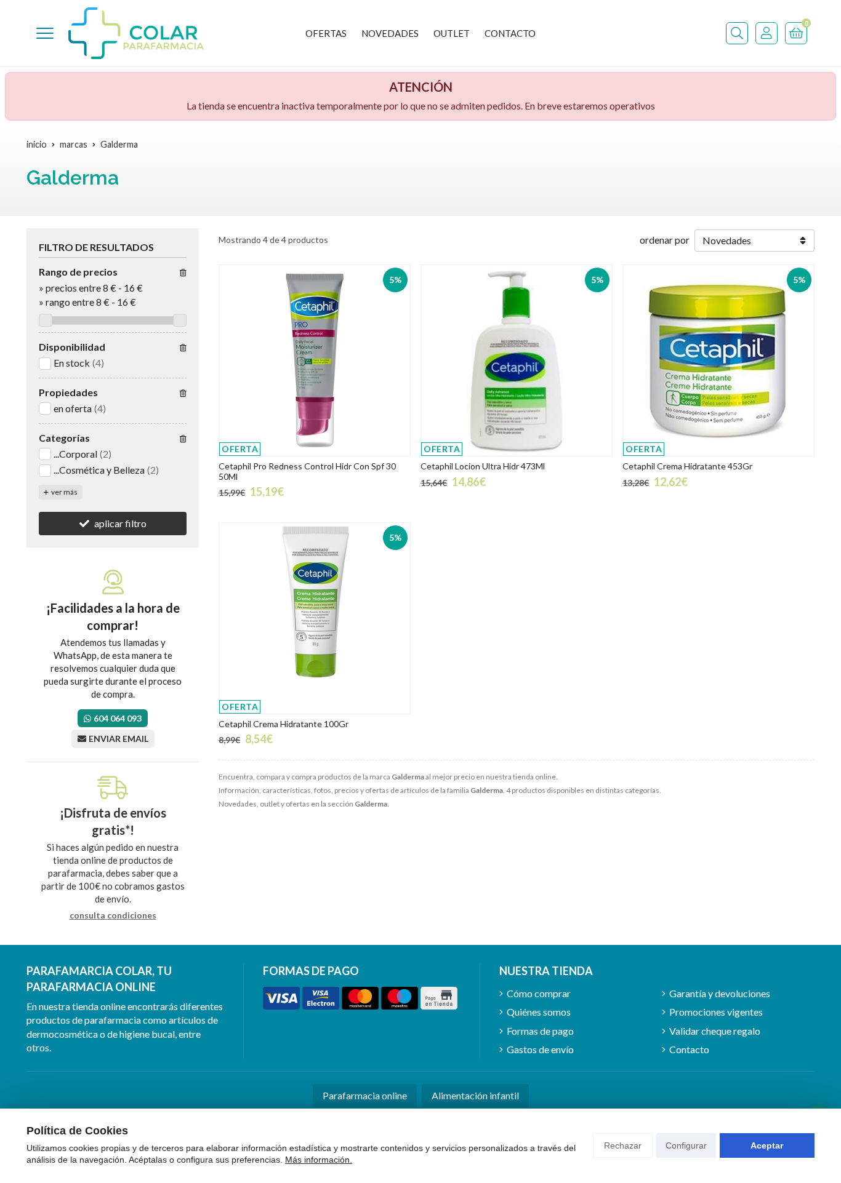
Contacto (689, 1049)
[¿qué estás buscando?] (737, 33)
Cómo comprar (539, 993)
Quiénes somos (539, 1012)
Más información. (318, 1160)
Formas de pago (540, 1031)
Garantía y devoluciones (719, 993)
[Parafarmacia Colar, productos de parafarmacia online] (136, 33)
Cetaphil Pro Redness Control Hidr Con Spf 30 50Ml (307, 471)
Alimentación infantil (475, 1095)
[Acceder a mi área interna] (766, 33)
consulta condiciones (113, 915)
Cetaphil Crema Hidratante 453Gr (687, 466)
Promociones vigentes (716, 1012)
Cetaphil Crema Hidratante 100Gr (283, 724)
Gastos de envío (540, 1049)
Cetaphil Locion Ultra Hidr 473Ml (482, 466)
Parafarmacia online (365, 1095)
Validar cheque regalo (714, 1031)
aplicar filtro (120, 523)
